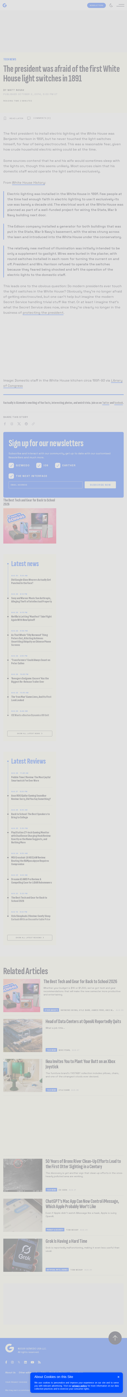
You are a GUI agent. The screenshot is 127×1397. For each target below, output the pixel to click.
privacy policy (79, 1386)
